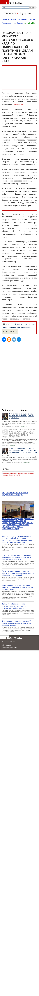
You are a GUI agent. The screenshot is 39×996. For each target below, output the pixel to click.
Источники (22, 19)
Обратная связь (6, 644)
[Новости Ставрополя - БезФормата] (11, 2)
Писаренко (18, 105)
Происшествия (8, 23)
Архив (13, 19)
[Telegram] (14, 339)
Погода (32, 19)
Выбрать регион (6, 645)
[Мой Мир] (19, 339)
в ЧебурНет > (31, 23)
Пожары (19, 23)
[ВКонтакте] (4, 339)
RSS (15, 647)
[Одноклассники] (9, 339)
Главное (5, 19)
